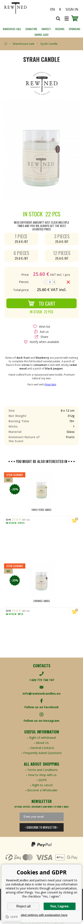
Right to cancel (42, 785)
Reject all (23, 906)
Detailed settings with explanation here (41, 915)
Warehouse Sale (12, 29)
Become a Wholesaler (42, 790)
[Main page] (6, 44)
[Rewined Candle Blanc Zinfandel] (41, 578)
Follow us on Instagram (41, 721)
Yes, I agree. (59, 906)
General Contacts (42, 748)
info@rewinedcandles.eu (41, 693)
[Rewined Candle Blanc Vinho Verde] (41, 487)
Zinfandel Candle (41, 601)
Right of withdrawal (42, 738)
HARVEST (46, 29)
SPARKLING (74, 29)
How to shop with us (42, 775)
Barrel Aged (42, 34)
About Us (42, 743)
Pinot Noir (50, 384)
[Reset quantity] (68, 282)
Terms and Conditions (42, 770)
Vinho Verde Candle (41, 509)
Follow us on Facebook (41, 707)
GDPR (42, 780)
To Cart (47, 303)
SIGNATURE (31, 29)
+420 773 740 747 (41, 680)
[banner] (23, 8)
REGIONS (59, 29)
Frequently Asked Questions (42, 753)
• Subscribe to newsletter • (41, 827)
